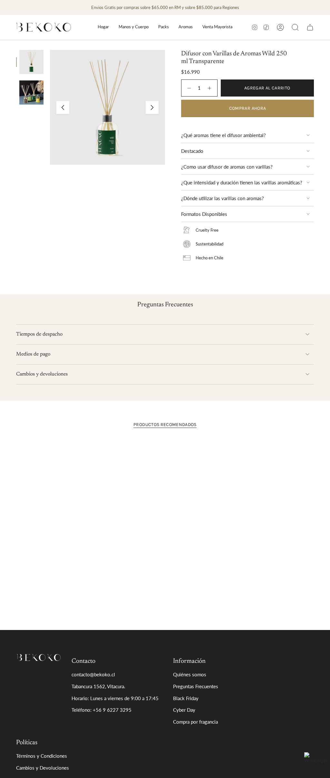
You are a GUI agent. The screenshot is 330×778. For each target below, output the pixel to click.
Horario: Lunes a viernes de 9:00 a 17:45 (115, 698)
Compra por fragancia (195, 722)
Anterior (62, 107)
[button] (103, 27)
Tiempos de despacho (39, 334)
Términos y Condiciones (41, 756)
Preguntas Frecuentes (195, 686)
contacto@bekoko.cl (93, 674)
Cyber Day (184, 710)
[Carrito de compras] (310, 27)
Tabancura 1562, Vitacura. (98, 686)
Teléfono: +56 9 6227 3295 (101, 710)
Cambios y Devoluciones (42, 768)
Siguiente (152, 107)
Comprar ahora (247, 108)
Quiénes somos (189, 674)
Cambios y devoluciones (42, 374)
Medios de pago (33, 354)
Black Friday (186, 698)
